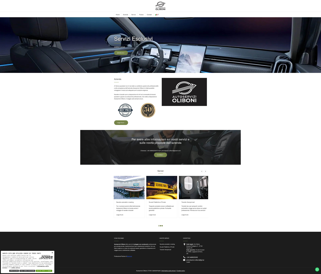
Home (118, 14)
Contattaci (160, 155)
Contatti (149, 14)
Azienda (125, 14)
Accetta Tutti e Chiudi (44, 270)
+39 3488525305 (152, 151)
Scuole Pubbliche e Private (157, 202)
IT (158, 14)
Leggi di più (120, 123)
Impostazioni (14, 270)
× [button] (52, 252)
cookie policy (15, 267)
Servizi (133, 14)
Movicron (129, 256)
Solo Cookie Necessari (27, 270)
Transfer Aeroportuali (188, 202)
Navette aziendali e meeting (125, 202)
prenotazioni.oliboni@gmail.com (171, 151)
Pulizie (141, 14)
